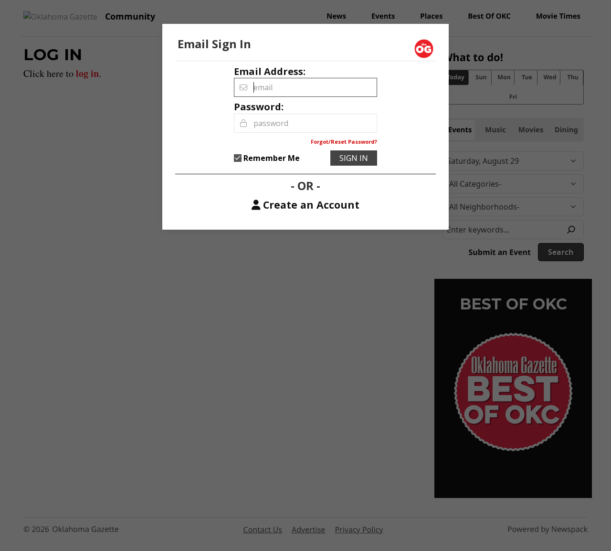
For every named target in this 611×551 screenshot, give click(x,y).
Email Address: (270, 71)
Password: (259, 106)
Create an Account (311, 205)
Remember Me (271, 158)
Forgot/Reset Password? (344, 141)
